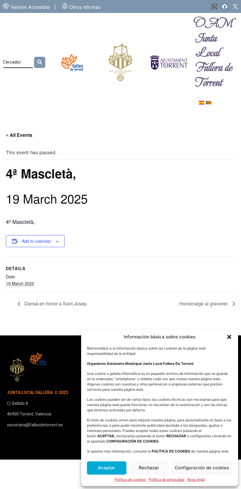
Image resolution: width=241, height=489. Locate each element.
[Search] (39, 62)
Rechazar (149, 467)
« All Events (19, 135)
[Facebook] (224, 6)
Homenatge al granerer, (204, 303)
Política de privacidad (166, 480)
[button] (229, 337)
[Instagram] (214, 6)
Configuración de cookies (202, 467)
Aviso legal (196, 480)
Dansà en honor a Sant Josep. (55, 303)
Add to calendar (36, 241)
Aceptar (106, 467)
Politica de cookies (130, 480)
